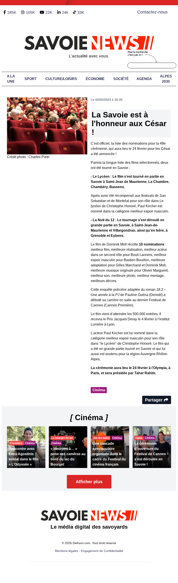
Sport (31, 79)
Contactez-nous (152, 12)
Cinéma (98, 390)
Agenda (144, 79)
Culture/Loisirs (61, 79)
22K (48, 12)
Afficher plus (89, 481)
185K (11, 12)
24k (65, 12)
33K (80, 12)
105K (30, 12)
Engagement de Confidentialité (102, 551)
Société (121, 79)
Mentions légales (66, 551)
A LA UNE (11, 78)
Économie (95, 79)
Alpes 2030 (166, 78)
